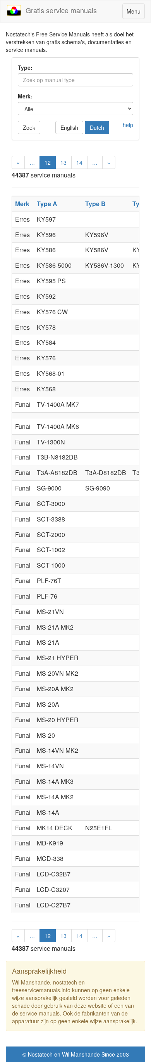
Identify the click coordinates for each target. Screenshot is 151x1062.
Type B (95, 203)
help (128, 125)
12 (48, 162)
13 (63, 162)
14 (79, 162)
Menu (135, 13)
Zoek (29, 127)
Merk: (25, 96)
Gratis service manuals (59, 10)
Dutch (97, 127)
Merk (22, 203)
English (69, 127)
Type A (47, 203)
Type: (25, 67)
